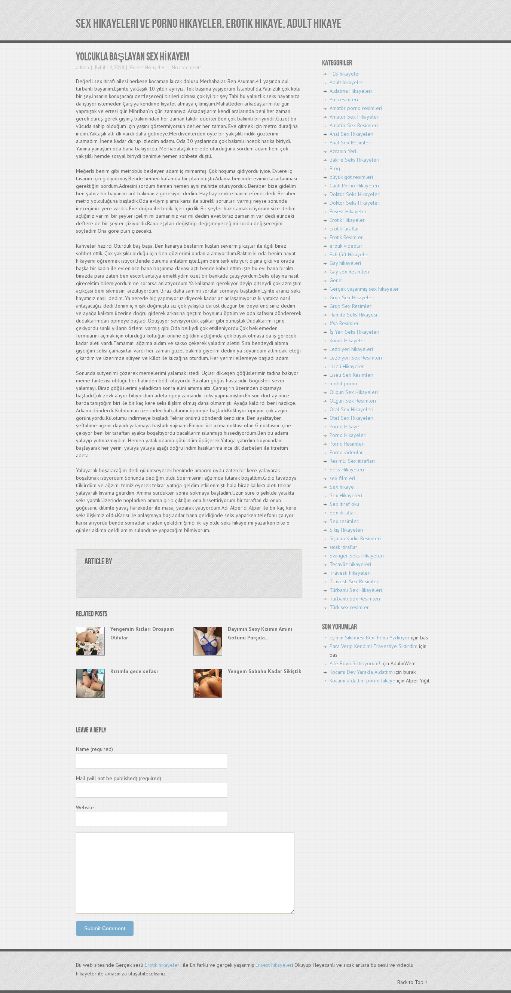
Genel (336, 280)
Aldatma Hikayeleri (351, 91)
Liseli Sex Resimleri (351, 375)
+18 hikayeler (345, 73)
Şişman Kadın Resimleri (355, 538)
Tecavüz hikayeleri (350, 564)
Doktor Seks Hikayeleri (355, 194)
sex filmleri (342, 478)
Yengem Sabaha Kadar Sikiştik (264, 671)
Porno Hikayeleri (348, 435)
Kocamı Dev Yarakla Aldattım (361, 672)
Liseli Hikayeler (347, 366)
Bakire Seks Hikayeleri (354, 159)
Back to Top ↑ (412, 982)
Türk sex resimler (349, 607)
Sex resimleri (344, 521)
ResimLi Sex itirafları (352, 461)
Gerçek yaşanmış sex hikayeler (364, 288)
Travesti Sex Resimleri (355, 581)
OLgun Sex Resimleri (353, 400)
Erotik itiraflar (344, 228)
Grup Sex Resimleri (351, 306)
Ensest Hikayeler (147, 67)
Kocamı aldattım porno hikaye (362, 680)
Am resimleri (344, 99)
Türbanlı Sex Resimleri (355, 598)
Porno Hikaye (344, 426)
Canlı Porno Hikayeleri (354, 185)
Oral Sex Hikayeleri (351, 409)
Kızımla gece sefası (134, 671)
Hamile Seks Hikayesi (353, 314)
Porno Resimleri (347, 443)
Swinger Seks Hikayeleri (357, 555)
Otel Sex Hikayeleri (351, 418)
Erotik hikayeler (162, 965)
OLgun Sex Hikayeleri (354, 392)
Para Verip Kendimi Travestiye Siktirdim (373, 646)
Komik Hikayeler (347, 340)
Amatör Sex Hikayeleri (355, 116)
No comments (186, 67)
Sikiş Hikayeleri (346, 529)
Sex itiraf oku (344, 504)
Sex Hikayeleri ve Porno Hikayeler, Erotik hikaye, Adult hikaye (209, 23)
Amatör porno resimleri (356, 108)
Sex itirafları (343, 512)
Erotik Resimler (346, 237)
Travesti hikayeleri (350, 572)
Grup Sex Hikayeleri (352, 297)
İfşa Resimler (344, 323)
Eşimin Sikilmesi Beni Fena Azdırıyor (370, 637)
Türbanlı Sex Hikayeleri (356, 590)
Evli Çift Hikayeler (349, 254)
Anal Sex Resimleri (350, 142)
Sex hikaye (342, 486)
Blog (335, 168)
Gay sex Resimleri (349, 271)
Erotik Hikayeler (347, 220)
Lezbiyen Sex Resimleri (356, 357)
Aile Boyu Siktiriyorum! (355, 663)
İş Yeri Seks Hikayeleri (354, 332)
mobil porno (343, 383)
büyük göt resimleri (351, 177)
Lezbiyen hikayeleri (351, 349)
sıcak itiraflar (343, 547)
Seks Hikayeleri (347, 469)
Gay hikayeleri (345, 263)
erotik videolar (346, 245)
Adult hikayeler (346, 82)
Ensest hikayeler (274, 965)
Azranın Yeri (343, 151)
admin (82, 67)
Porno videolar (346, 452)
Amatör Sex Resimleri (354, 125)
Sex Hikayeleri (346, 495)
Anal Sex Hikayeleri (351, 134)
